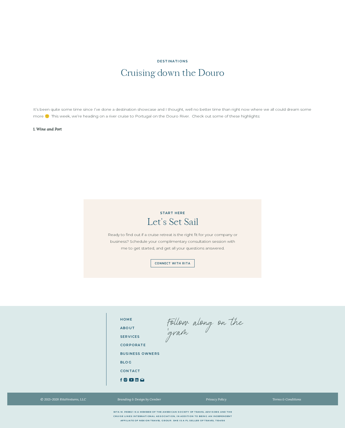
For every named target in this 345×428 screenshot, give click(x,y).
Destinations (172, 61)
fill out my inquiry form (135, 289)
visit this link (93, 289)
